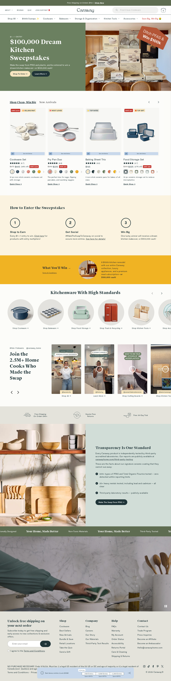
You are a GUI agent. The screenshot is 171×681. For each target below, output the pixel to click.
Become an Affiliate (146, 639)
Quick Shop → (16, 184)
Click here (39, 236)
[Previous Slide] (149, 102)
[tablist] (34, 102)
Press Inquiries (144, 635)
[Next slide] (18, 392)
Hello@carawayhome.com (149, 647)
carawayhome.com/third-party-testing (114, 459)
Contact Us (142, 626)
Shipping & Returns (121, 656)
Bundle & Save (66, 639)
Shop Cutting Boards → (132, 396)
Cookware (64, 626)
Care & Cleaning (119, 652)
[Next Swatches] (44, 172)
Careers (89, 630)
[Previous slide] (12, 392)
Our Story (90, 635)
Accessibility (118, 643)
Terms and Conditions (34, 651)
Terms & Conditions (49, 273)
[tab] (23, 102)
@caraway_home (33, 348)
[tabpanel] (85, 143)
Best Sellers (65, 630)
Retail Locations (67, 643)
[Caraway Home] (85, 11)
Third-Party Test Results (97, 643)
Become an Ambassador (148, 643)
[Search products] (117, 10)
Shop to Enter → (20, 74)
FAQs (114, 626)
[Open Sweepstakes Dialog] (42, 673)
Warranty (116, 630)
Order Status (118, 639)
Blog (88, 626)
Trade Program (144, 630)
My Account (117, 635)
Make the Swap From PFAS (111, 502)
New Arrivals (65, 635)
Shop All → (66, 396)
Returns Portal (118, 647)
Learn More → (41, 74)
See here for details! (95, 239)
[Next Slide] (158, 102)
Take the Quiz (65, 647)
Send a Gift (64, 652)
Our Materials (92, 639)
